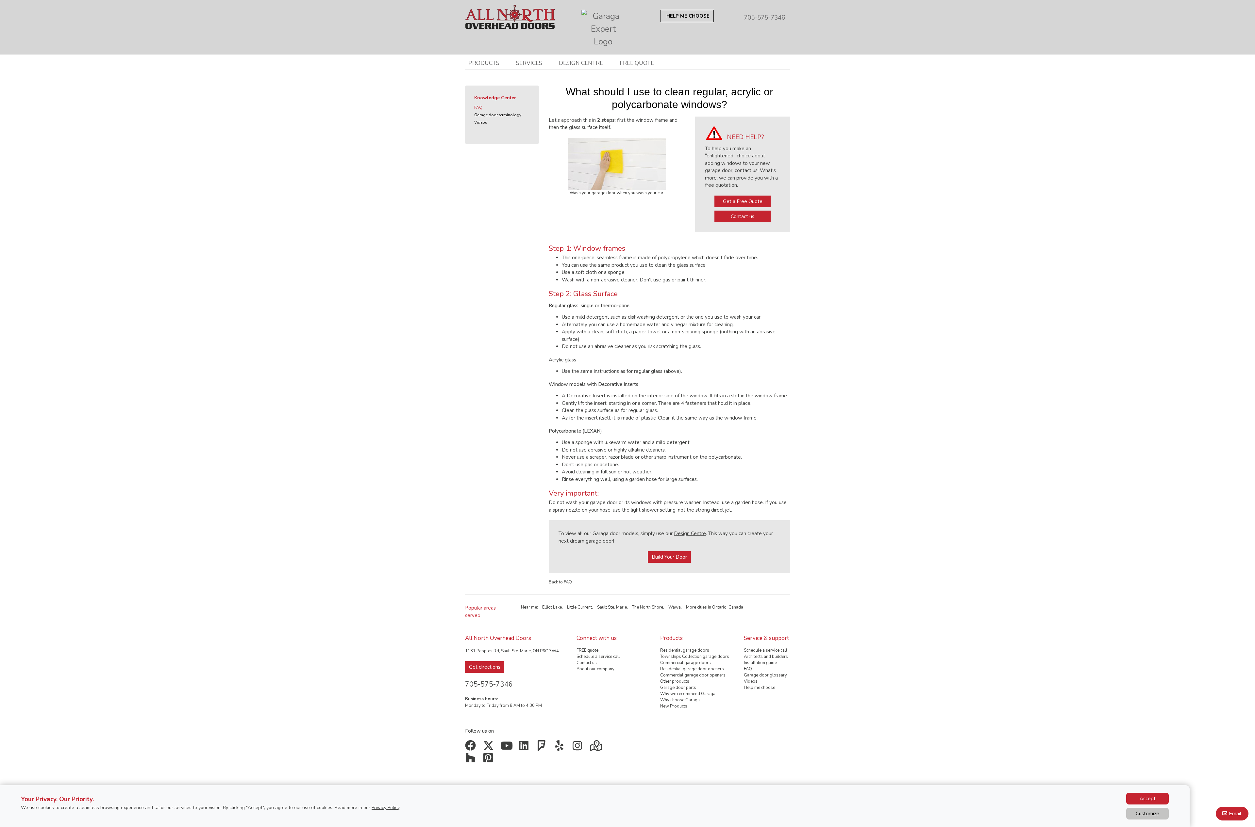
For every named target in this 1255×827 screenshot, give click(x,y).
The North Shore (647, 607)
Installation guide (760, 663)
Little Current (579, 607)
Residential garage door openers (692, 669)
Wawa (674, 607)
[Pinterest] (489, 760)
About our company (595, 669)
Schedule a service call (598, 657)
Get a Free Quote (742, 201)
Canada (735, 607)
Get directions (484, 667)
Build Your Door (669, 557)
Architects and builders (766, 657)
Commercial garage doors (685, 663)
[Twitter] (489, 748)
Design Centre (690, 533)
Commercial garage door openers (693, 675)
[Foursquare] (543, 748)
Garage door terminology (497, 115)
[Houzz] (471, 760)
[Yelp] (561, 748)
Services (529, 63)
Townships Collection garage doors (694, 657)
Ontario (719, 607)
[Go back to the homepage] (510, 14)
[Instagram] (578, 748)
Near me (529, 607)
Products (483, 63)
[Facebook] (471, 748)
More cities (696, 607)
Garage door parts (678, 688)
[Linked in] (525, 748)
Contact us (742, 216)
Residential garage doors (684, 650)
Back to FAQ (560, 582)
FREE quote (587, 650)
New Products (673, 706)
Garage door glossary (765, 675)
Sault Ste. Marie (612, 607)
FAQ (478, 107)
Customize (1147, 813)
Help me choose (759, 688)
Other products (674, 681)
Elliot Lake (552, 607)
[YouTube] (507, 748)
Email (1235, 813)
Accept (1148, 798)
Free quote (637, 63)
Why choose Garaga (680, 700)
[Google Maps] (596, 748)
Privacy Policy (385, 807)
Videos (480, 122)
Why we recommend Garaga (687, 694)
